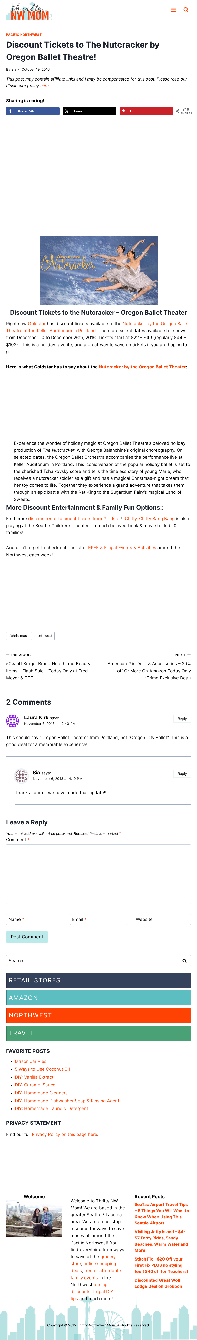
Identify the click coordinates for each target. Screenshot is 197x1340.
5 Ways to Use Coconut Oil (42, 1069)
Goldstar (37, 323)
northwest (42, 636)
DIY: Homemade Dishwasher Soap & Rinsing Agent (67, 1100)
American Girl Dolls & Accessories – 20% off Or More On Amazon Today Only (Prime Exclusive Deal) (149, 666)
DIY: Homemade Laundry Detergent (51, 1108)
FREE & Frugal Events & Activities (122, 547)
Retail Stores (35, 980)
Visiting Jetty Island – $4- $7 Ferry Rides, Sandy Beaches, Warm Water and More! (161, 1241)
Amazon (23, 997)
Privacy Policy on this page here (64, 1134)
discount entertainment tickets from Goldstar (74, 518)
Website (144, 919)
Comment (18, 839)
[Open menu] (174, 10)
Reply (182, 718)
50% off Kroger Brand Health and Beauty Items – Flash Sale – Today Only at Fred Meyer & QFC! (48, 666)
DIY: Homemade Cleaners (41, 1092)
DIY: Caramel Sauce (35, 1084)
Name (16, 919)
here (44, 85)
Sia (13, 69)
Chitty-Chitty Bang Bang (149, 518)
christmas (17, 636)
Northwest (30, 1015)
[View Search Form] (186, 10)
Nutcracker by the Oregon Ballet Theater (142, 366)
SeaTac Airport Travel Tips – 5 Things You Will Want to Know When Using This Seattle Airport (162, 1214)
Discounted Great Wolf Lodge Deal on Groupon (158, 1283)
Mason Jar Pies (30, 1061)
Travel (21, 1033)
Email (79, 919)
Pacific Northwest (24, 35)
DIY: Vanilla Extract (34, 1077)
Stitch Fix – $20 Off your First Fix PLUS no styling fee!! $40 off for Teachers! (161, 1265)
